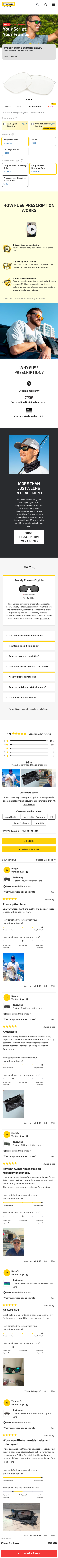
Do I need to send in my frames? (26, 635)
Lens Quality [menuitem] (11, 817)
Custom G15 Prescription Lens (27, 1145)
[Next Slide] (54, 778)
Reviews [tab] (10, 831)
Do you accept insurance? (22, 697)
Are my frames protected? (23, 676)
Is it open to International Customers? (29, 666)
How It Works (10, 56)
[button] (55, 82)
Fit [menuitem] (51, 817)
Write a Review (35, 850)
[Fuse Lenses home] (8, 5)
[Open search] (37, 4)
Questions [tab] (30, 831)
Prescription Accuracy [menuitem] (34, 817)
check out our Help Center (37, 709)
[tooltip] (37, 792)
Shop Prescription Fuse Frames (29, 537)
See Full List (29, 598)
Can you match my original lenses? (27, 687)
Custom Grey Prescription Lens (27, 880)
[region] (29, 778)
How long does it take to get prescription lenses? (24, 647)
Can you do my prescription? (24, 656)
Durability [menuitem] (39, 823)
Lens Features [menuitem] (21, 823)
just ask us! (45, 618)
